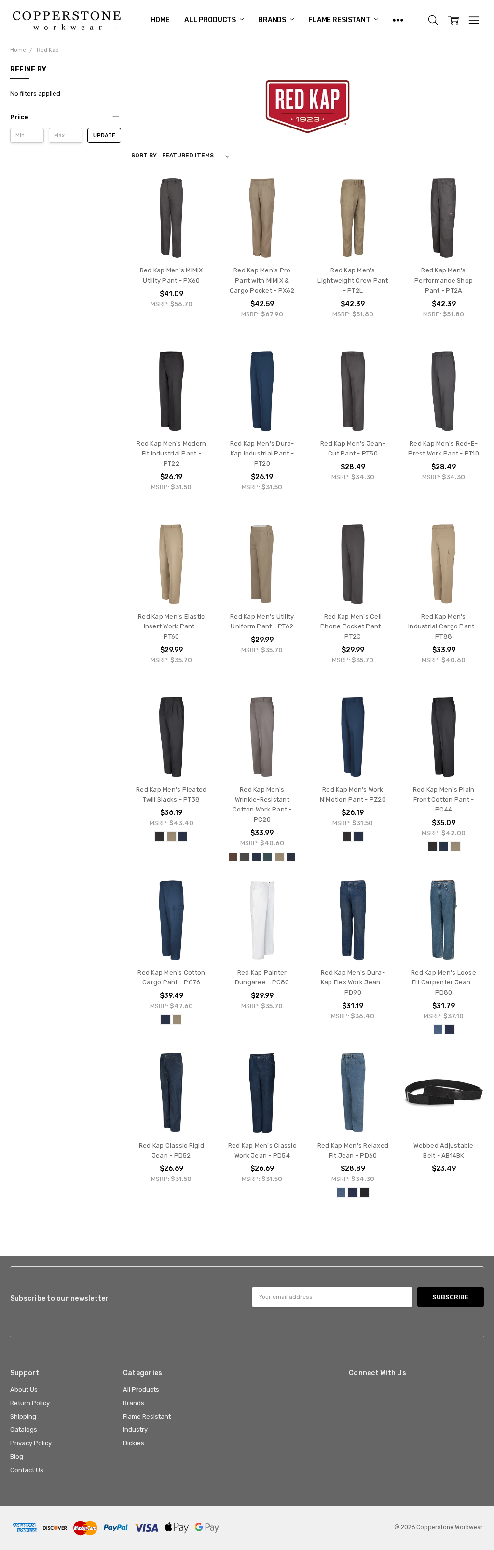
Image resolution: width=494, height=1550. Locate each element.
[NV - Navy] (183, 836)
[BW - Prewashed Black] (364, 1192)
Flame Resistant (340, 20)
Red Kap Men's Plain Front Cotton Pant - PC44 (444, 799)
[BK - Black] (159, 836)
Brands (273, 20)
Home (160, 20)
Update (104, 135)
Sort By (144, 155)
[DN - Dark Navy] (291, 857)
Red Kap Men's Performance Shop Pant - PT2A (443, 280)
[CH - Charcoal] (244, 857)
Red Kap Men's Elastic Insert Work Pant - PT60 (171, 626)
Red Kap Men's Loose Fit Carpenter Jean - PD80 (443, 982)
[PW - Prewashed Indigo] (449, 1029)
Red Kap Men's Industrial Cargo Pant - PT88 (443, 626)
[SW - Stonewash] (438, 1029)
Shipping (23, 1416)
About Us (24, 1389)
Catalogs (23, 1429)
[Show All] (398, 20)
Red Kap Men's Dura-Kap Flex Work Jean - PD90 (353, 982)
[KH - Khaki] (171, 836)
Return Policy (30, 1403)
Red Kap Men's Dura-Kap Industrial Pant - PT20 (262, 454)
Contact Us (26, 1470)
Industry (135, 1429)
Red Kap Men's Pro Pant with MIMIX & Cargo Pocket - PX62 (262, 280)
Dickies (133, 1443)
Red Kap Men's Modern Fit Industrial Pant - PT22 (171, 454)
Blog (16, 1456)
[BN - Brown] (233, 857)
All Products (210, 20)
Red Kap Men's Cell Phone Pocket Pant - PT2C (352, 626)
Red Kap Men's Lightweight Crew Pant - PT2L (352, 280)
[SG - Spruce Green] (267, 857)
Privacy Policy (31, 1443)
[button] (65, 117)
